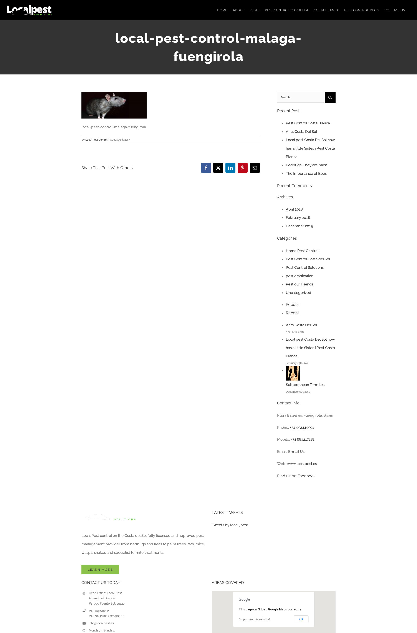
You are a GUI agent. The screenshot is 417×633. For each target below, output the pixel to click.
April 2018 (294, 209)
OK (301, 619)
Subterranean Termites (305, 384)
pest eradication (299, 276)
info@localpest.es (101, 623)
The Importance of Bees (306, 173)
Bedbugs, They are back (306, 165)
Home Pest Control (302, 251)
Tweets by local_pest (230, 525)
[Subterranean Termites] (293, 370)
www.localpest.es (302, 464)
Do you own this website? (254, 619)
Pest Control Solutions (305, 267)
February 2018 (298, 217)
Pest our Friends (299, 284)
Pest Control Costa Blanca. (308, 123)
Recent (292, 313)
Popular (293, 304)
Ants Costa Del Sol (301, 131)
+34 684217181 (302, 439)
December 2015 (299, 226)
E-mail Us (296, 451)
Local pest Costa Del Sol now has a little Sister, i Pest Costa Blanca (310, 148)
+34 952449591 (302, 427)
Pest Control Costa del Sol (308, 259)
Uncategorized (298, 292)
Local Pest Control (96, 139)
